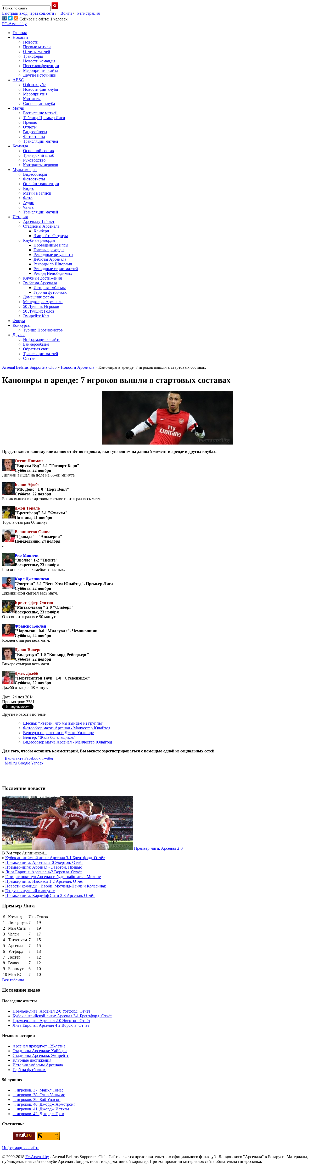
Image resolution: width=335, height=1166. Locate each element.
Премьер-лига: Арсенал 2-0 (158, 848)
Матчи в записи (37, 193)
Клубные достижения (42, 278)
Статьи (29, 358)
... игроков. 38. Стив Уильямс (39, 1095)
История (20, 217)
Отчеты (30, 127)
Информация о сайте (41, 339)
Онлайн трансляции (41, 183)
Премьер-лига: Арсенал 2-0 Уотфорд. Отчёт (51, 1011)
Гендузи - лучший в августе (30, 891)
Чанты (29, 207)
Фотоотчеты (34, 136)
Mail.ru (11, 763)
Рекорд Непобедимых (53, 273)
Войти (66, 13)
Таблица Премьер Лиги (44, 117)
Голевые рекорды (49, 250)
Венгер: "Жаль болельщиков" (49, 737)
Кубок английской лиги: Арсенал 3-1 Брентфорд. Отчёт (55, 857)
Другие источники (40, 75)
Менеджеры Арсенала (43, 301)
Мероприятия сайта (40, 70)
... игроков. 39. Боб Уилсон (36, 1099)
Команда (20, 146)
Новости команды (39, 61)
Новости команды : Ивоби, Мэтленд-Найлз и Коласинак (55, 886)
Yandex (37, 763)
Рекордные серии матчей (56, 268)
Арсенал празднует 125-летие (39, 1046)
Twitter (47, 758)
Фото (27, 198)
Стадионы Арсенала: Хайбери (40, 1051)
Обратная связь (36, 349)
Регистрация (88, 13)
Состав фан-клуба (39, 103)
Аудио (28, 202)
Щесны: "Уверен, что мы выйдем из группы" (63, 723)
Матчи (18, 108)
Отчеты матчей (36, 51)
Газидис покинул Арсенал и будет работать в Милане (53, 876)
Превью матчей (37, 47)
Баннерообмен (36, 344)
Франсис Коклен (30, 626)
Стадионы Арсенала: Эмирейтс (41, 1055)
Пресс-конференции (41, 65)
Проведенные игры (51, 245)
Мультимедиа (25, 169)
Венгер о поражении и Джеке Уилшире (58, 732)
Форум (19, 320)
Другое (19, 335)
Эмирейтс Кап (36, 316)
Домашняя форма (38, 297)
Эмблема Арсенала (40, 283)
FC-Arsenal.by (14, 24)
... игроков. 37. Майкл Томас (38, 1090)
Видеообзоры (35, 132)
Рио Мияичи (26, 555)
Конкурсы (22, 325)
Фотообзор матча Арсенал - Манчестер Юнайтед (66, 728)
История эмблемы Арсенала (38, 1065)
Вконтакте (14, 758)
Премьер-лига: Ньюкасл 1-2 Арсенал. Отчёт (44, 881)
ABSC (18, 80)
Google (24, 763)
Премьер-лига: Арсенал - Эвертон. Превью (43, 867)
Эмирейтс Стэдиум (51, 235)
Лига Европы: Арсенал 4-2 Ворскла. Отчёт (43, 872)
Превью (30, 122)
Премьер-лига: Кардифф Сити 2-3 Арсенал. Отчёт (50, 895)
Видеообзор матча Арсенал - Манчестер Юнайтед (67, 742)
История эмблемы (50, 287)
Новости (20, 37)
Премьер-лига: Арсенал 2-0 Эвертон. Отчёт (44, 862)
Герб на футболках (50, 292)
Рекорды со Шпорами (53, 264)
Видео (28, 188)
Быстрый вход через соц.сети (28, 13)
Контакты (32, 99)
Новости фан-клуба (40, 89)
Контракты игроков (40, 165)
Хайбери (41, 231)
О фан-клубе (34, 84)
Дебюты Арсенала (50, 259)
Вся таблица (13, 980)
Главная (20, 32)
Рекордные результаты (53, 254)
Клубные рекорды (39, 240)
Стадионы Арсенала (41, 226)
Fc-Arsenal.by (37, 1156)
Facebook (32, 758)
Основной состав (38, 150)
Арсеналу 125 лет (38, 221)
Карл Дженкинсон (32, 579)
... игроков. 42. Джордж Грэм (38, 1113)
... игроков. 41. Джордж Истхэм (41, 1109)
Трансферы (33, 56)
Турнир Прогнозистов (43, 330)
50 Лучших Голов (38, 311)
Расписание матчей (40, 113)
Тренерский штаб (38, 155)
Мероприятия (35, 94)
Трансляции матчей (40, 141)
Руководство (34, 160)
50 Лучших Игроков (41, 306)
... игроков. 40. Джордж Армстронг (44, 1104)
